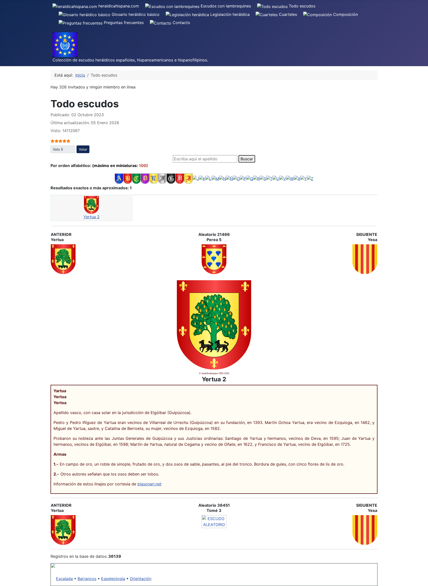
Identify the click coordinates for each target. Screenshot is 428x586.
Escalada (64, 578)
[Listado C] (136, 178)
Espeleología (113, 578)
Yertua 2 (91, 216)
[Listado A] (119, 178)
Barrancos (87, 578)
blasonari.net (149, 483)
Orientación (140, 578)
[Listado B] (127, 178)
